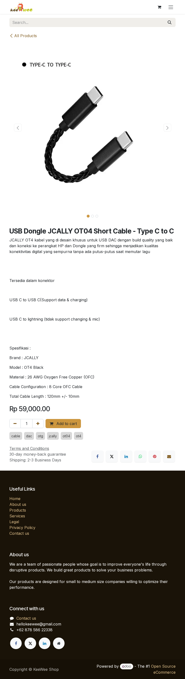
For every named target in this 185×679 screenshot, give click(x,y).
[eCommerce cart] (159, 7)
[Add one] (38, 423)
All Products (25, 35)
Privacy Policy (22, 527)
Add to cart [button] (66, 423)
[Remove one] (15, 423)
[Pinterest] (154, 456)
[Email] (169, 456)
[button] (17, 127)
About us (17, 504)
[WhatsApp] (140, 456)
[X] (112, 456)
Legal (14, 521)
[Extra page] (59, 643)
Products (17, 510)
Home (14, 498)
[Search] (170, 22)
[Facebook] (97, 456)
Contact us (19, 533)
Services (17, 516)
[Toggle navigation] (171, 7)
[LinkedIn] (126, 456)
